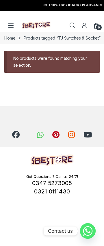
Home (9, 38)
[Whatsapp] (88, 231)
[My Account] (84, 25)
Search (72, 25)
